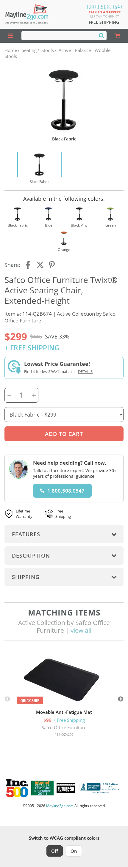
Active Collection (76, 313)
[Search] (101, 35)
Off (54, 851)
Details (85, 371)
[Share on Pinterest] (52, 265)
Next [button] (121, 699)
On (74, 851)
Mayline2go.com (60, 805)
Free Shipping (104, 22)
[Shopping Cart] (117, 36)
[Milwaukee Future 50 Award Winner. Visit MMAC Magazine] (66, 788)
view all (81, 630)
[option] (39, 168)
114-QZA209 (64, 734)
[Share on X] (40, 265)
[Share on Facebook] (29, 265)
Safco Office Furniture (64, 727)
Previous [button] (7, 699)
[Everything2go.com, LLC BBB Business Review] (100, 788)
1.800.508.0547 (105, 6)
